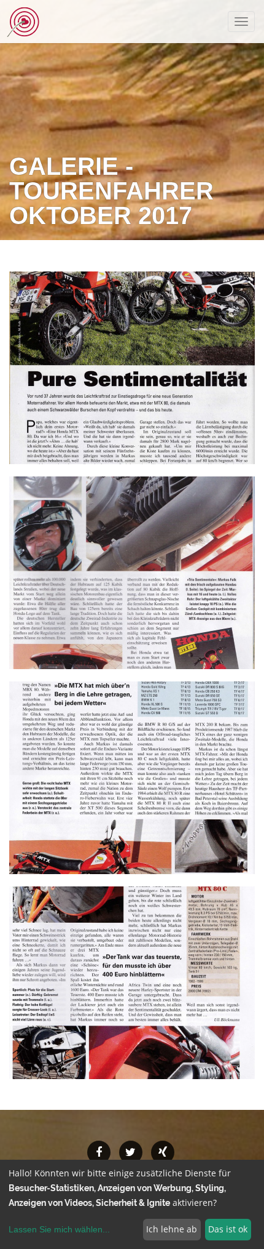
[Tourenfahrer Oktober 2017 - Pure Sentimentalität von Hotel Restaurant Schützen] (132, 367)
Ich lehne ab (171, 1229)
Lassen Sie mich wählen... (59, 1229)
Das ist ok (227, 1229)
